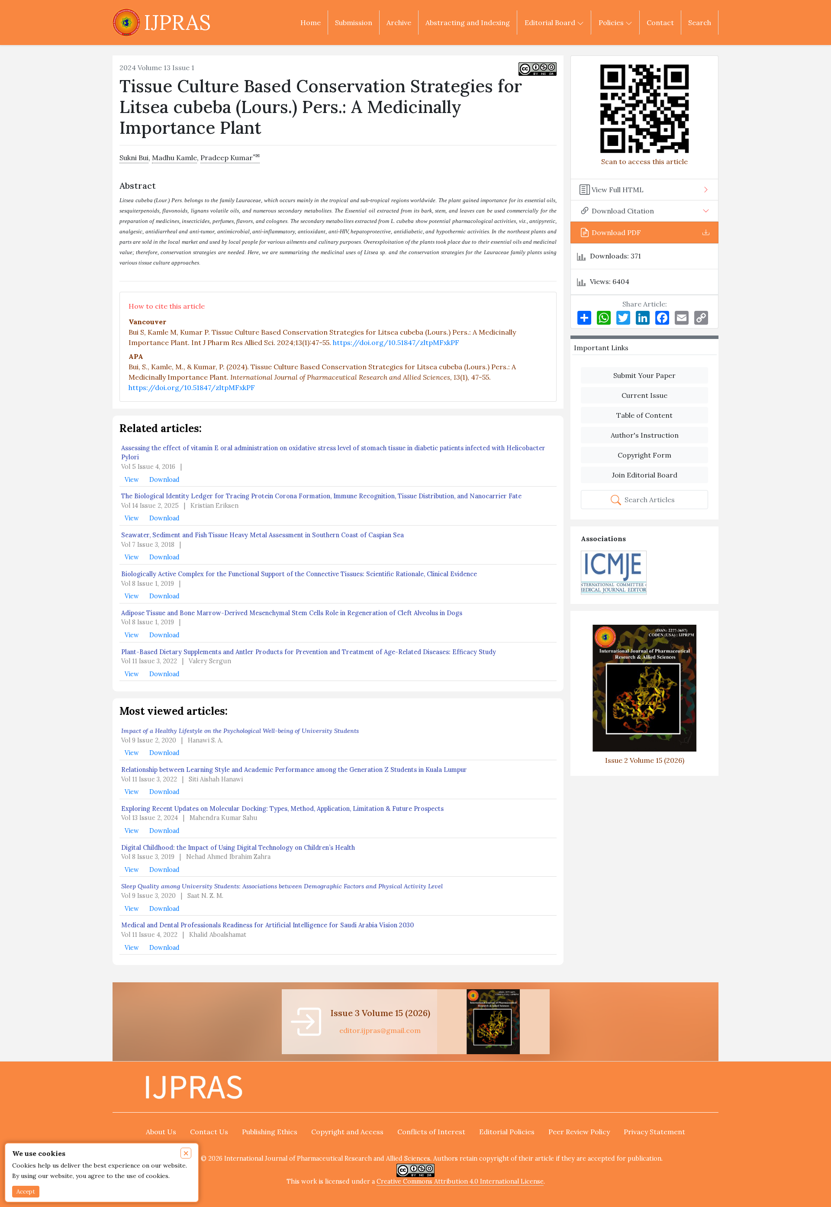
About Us (161, 1131)
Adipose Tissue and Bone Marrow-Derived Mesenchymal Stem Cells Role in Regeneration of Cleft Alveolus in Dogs (291, 613)
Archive (399, 22)
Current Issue (644, 395)
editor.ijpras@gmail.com (380, 1030)
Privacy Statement (654, 1131)
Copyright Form (644, 455)
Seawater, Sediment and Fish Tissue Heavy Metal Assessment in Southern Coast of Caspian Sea (262, 535)
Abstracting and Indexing (467, 22)
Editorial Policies (507, 1131)
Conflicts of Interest (431, 1131)
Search (699, 22)
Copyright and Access (347, 1131)
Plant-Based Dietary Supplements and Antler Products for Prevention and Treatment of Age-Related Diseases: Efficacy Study (308, 652)
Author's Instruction (645, 435)
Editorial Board (551, 22)
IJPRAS (177, 22)
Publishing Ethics (269, 1131)
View (133, 480)
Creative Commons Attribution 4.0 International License (460, 1181)
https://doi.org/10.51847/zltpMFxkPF (396, 342)
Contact (660, 22)
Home (310, 22)
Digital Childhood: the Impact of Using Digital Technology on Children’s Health (238, 848)
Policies (612, 22)
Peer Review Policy (579, 1131)
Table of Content (644, 415)
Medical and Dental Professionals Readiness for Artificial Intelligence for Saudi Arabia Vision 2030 (267, 925)
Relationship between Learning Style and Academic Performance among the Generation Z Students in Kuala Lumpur (294, 770)
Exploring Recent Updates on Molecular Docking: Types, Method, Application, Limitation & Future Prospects (282, 809)
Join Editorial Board (644, 475)
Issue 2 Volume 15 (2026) (644, 760)
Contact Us (209, 1131)
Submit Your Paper (644, 375)
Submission (353, 22)
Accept (25, 1191)
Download (164, 480)
